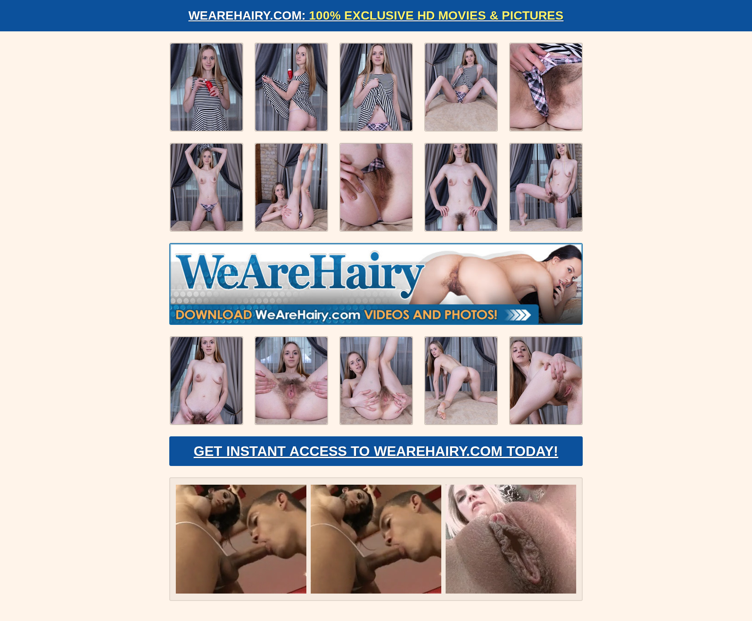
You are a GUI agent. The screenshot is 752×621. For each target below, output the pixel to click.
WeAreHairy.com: (376, 15)
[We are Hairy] (376, 284)
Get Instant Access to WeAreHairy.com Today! (376, 451)
